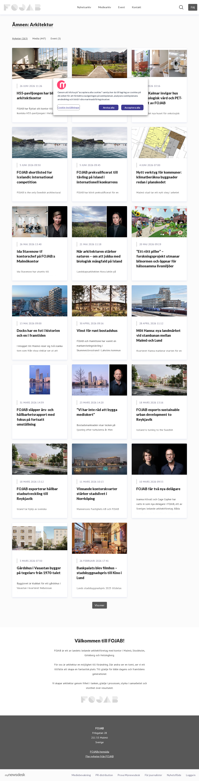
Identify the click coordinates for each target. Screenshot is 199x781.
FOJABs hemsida (99, 751)
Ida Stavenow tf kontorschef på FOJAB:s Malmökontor (36, 256)
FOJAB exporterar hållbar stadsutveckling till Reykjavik (37, 494)
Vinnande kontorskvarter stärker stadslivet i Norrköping (97, 494)
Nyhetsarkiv (84, 7)
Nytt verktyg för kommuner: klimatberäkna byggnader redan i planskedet (159, 177)
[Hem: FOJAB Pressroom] (22, 7)
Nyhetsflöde (174, 775)
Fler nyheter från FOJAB (100, 756)
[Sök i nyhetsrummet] (181, 7)
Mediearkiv (104, 7)
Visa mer (99, 605)
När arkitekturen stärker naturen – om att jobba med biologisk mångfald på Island (99, 256)
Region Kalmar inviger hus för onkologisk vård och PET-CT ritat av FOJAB (159, 98)
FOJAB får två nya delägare (158, 489)
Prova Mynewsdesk (129, 775)
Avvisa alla (108, 107)
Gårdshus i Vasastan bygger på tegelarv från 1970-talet (39, 570)
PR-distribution (104, 775)
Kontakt (136, 7)
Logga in (191, 775)
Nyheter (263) (20, 38)
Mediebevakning (81, 775)
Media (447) (39, 38)
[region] (100, 96)
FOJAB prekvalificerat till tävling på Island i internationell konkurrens (97, 177)
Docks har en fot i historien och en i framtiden (38, 333)
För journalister (153, 775)
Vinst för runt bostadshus (97, 330)
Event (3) (56, 38)
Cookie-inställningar (69, 107)
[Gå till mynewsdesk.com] (15, 775)
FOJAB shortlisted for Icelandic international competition (35, 177)
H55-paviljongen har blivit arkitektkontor (37, 95)
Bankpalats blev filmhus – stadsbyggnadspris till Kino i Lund (99, 573)
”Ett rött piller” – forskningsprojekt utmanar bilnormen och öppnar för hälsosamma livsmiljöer (158, 258)
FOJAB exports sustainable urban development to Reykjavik (157, 415)
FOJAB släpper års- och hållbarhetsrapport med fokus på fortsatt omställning (36, 417)
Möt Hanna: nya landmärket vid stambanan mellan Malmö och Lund (158, 335)
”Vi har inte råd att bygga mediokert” (97, 412)
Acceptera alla (132, 107)
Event (121, 7)
